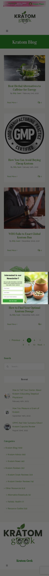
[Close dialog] (46, 273)
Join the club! (13, 300)
